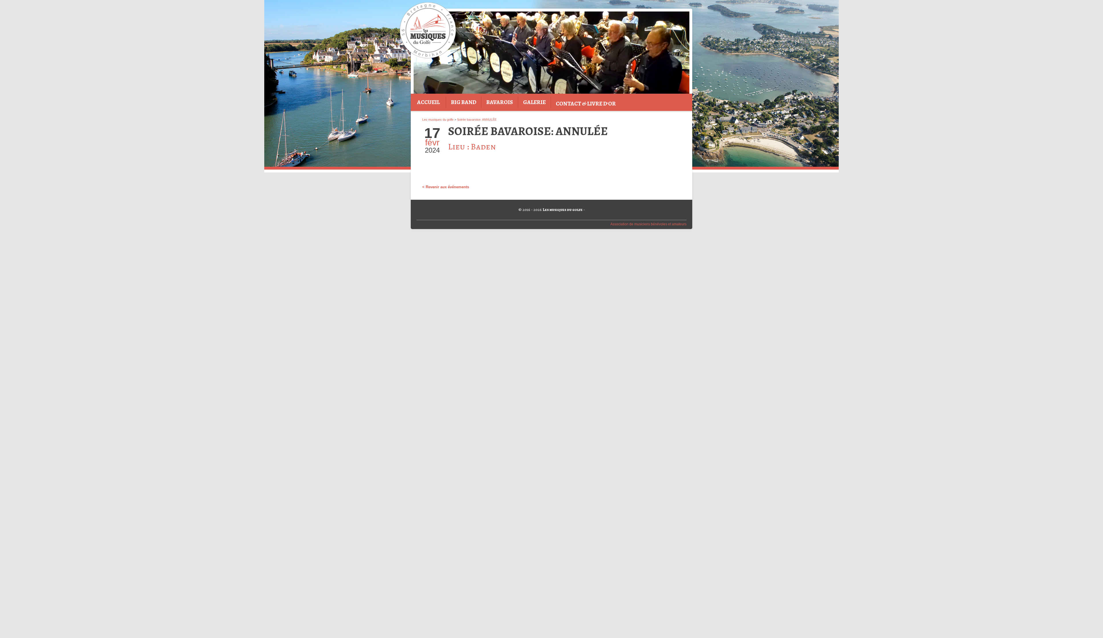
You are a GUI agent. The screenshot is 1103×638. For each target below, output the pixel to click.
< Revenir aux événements (445, 187)
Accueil (428, 102)
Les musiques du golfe (438, 119)
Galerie (534, 102)
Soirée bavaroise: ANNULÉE (477, 119)
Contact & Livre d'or (586, 103)
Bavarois (499, 102)
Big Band (463, 102)
